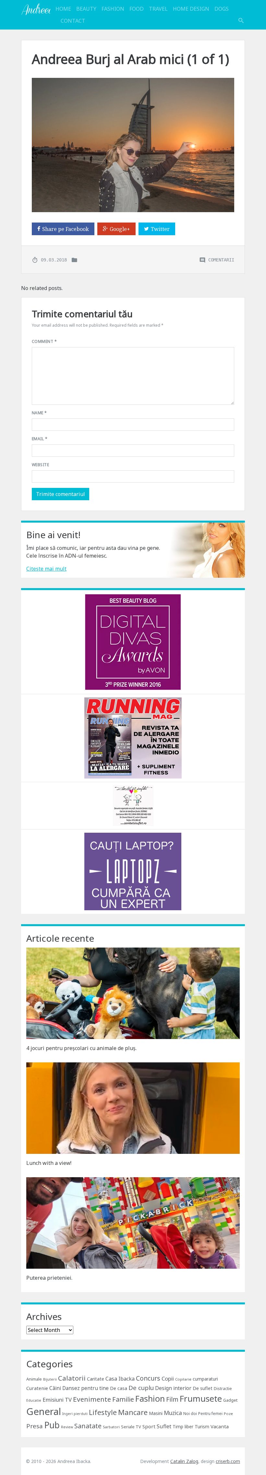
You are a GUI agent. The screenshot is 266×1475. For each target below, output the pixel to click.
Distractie (223, 1388)
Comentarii (221, 259)
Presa (34, 1426)
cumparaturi (205, 1379)
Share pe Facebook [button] (65, 229)
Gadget (230, 1400)
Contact (73, 20)
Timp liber (183, 1426)
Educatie (33, 1400)
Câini (55, 1388)
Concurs (148, 1378)
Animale (34, 1379)
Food (136, 8)
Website (40, 464)
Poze (228, 1413)
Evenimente (92, 1399)
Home (63, 8)
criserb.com (228, 1461)
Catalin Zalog (184, 1461)
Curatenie (37, 1388)
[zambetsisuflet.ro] (133, 805)
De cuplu (141, 1388)
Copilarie (183, 1379)
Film (172, 1399)
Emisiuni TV (57, 1399)
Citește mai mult (46, 568)
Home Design (191, 8)
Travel (158, 8)
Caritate (95, 1379)
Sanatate (88, 1425)
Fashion (113, 8)
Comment (44, 341)
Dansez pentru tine (85, 1388)
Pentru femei (210, 1413)
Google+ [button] (120, 229)
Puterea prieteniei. (49, 1277)
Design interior (173, 1388)
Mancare (133, 1412)
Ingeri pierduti (75, 1413)
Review (67, 1427)
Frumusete (201, 1398)
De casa (118, 1388)
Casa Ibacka (120, 1378)
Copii (168, 1378)
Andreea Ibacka (35, 9)
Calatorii (72, 1378)
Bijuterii (50, 1379)
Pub (52, 1425)
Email (39, 438)
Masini (156, 1413)
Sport (148, 1426)
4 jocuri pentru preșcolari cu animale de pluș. (81, 1048)
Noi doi (190, 1413)
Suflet (164, 1426)
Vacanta (220, 1426)
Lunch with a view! (48, 1163)
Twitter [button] (160, 229)
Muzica (173, 1413)
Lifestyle (103, 1412)
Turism (202, 1426)
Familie (123, 1399)
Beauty (86, 8)
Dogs (221, 8)
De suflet (202, 1388)
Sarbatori (111, 1426)
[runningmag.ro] (133, 737)
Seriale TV (131, 1427)
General (43, 1411)
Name (39, 413)
